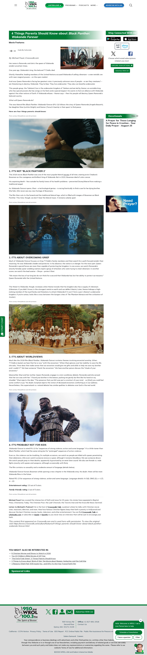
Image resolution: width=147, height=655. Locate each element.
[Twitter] (113, 53)
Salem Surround (70, 636)
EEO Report (59, 631)
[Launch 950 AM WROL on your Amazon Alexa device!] (122, 46)
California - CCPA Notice (19, 631)
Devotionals (115, 116)
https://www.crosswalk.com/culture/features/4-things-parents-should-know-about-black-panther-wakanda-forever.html (55, 524)
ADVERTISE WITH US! (114, 5)
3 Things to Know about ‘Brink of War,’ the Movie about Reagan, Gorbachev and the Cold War (49, 561)
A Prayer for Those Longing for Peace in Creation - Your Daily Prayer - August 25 (121, 123)
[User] (61, 613)
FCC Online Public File (74, 631)
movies (66, 175)
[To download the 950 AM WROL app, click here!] (113, 39)
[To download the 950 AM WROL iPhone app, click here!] (130, 39)
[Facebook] (130, 53)
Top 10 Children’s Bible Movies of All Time (28, 556)
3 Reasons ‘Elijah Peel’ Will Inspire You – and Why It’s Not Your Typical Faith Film (44, 564)
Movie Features (16, 42)
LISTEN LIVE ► (54, 5)
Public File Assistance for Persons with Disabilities (104, 631)
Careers (80, 636)
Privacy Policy (35, 631)
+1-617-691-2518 (91, 622)
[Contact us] (68, 612)
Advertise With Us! (122, 71)
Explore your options (121, 65)
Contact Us (82, 624)
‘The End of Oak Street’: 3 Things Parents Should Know (34, 558)
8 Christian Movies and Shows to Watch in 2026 (31, 553)
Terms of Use (48, 631)
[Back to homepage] (25, 615)
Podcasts (84, 5)
